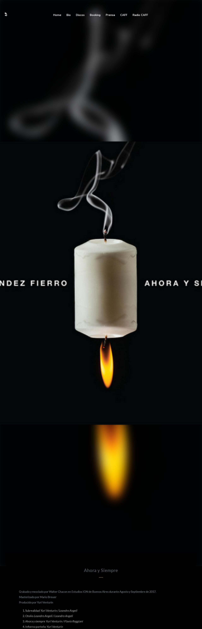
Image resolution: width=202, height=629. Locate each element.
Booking (95, 15)
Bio (68, 15)
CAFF (123, 15)
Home (57, 15)
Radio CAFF (140, 15)
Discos (80, 15)
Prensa (110, 15)
